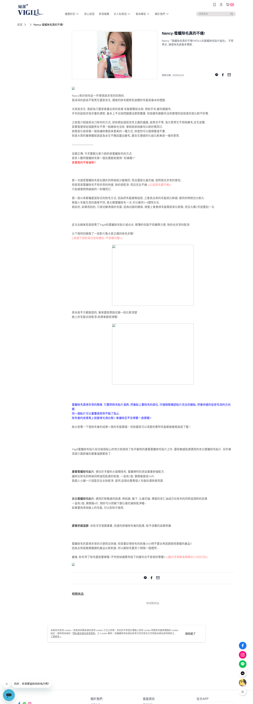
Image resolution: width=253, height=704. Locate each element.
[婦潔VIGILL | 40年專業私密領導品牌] (37, 10)
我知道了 (190, 633)
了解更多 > (56, 636)
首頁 (19, 24)
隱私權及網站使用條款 (84, 633)
